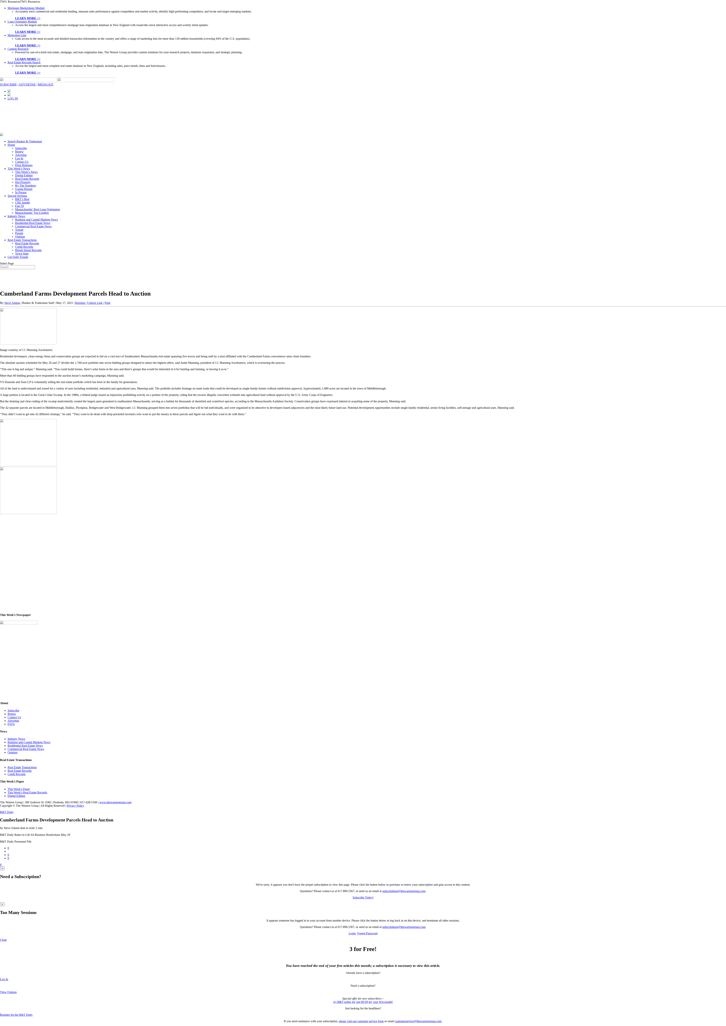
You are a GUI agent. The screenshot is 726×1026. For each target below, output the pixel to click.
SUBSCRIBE (8, 84)
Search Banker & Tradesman (25, 141)
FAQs (11, 724)
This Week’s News (19, 168)
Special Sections (17, 195)
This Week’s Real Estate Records (27, 792)
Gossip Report (23, 189)
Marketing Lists (17, 35)
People (19, 233)
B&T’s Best (22, 199)
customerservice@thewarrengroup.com (418, 1021)
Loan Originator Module (22, 21)
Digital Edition (24, 175)
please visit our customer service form (361, 1021)
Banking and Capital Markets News (36, 219)
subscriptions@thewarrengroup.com (403, 891)
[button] (20, 1)
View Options (8, 992)
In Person (20, 192)
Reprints (80, 302)
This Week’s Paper (19, 789)
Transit (19, 229)
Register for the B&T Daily (16, 1014)
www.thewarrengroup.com (115, 802)
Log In (19, 158)
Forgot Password (367, 933)
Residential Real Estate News (32, 223)
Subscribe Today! (363, 897)
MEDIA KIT (46, 84)
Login (352, 933)
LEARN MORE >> (27, 18)
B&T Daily (7, 812)
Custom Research (18, 48)
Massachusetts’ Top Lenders (32, 212)
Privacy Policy (75, 805)
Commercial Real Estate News (33, 226)
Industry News (16, 216)
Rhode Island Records (28, 250)
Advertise (21, 155)
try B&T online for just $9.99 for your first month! (363, 1002)
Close (3, 939)
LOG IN (13, 98)
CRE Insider (22, 202)
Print (107, 302)
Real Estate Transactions (22, 240)
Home (11, 144)
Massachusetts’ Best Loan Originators (37, 209)
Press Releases (24, 165)
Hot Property (23, 182)
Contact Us (22, 161)
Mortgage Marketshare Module (26, 8)
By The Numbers (25, 185)
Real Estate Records (27, 178)
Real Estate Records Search (24, 62)
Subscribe (21, 148)
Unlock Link (95, 302)
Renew (19, 151)
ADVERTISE (27, 84)
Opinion (20, 236)
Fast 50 (19, 206)
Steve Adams (12, 302)
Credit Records (24, 246)
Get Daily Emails (18, 257)
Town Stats (22, 253)
